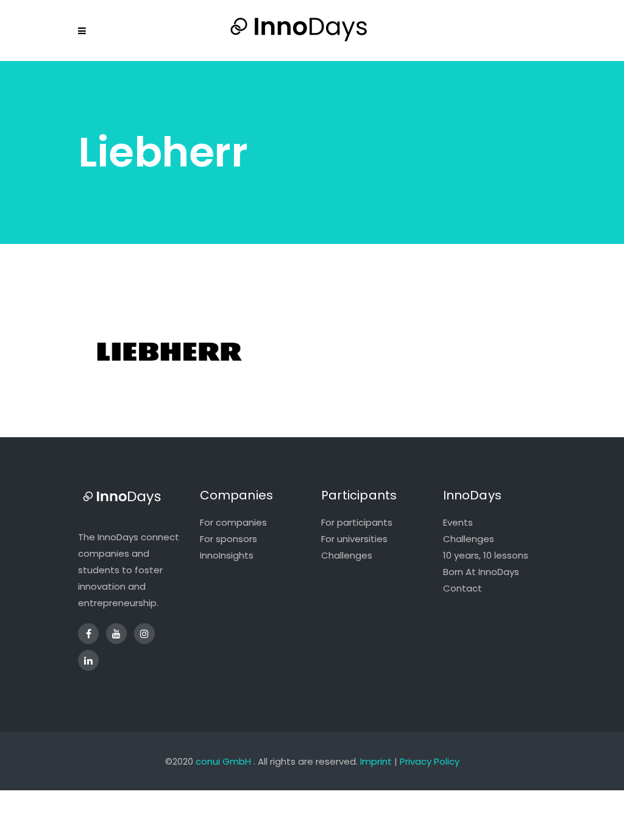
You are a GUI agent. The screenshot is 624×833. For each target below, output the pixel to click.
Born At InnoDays (481, 571)
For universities (354, 538)
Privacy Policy (429, 761)
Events (458, 522)
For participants (356, 522)
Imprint (376, 761)
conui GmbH (223, 761)
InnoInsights (227, 555)
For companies (233, 522)
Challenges (346, 555)
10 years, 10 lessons (485, 555)
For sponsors (228, 538)
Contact (462, 588)
